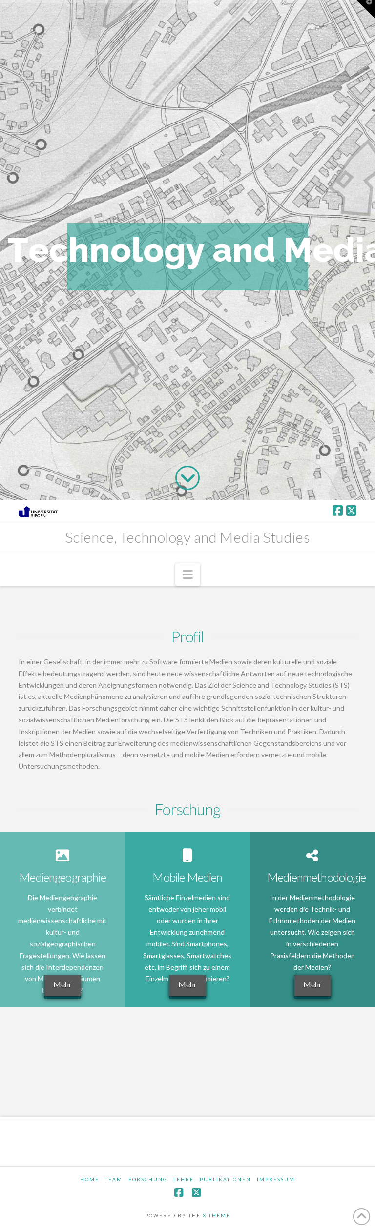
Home (89, 1179)
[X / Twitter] (351, 510)
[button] (187, 574)
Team (114, 1179)
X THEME (216, 1215)
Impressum (276, 1179)
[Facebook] (338, 510)
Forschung (147, 1179)
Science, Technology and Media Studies (187, 537)
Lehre (183, 1179)
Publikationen (225, 1179)
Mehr (62, 984)
